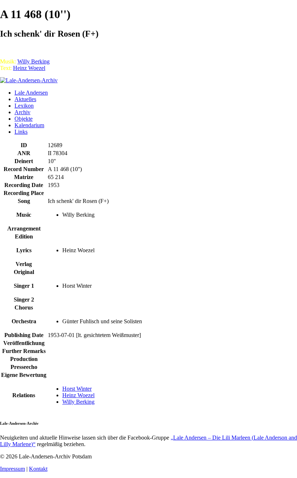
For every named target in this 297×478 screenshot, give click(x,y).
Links (21, 132)
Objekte (23, 119)
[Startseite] (29, 80)
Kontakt (38, 469)
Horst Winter (77, 389)
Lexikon (24, 106)
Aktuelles (25, 99)
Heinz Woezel (29, 68)
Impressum (12, 469)
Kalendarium (29, 125)
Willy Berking (33, 61)
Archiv (22, 112)
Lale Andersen (31, 93)
